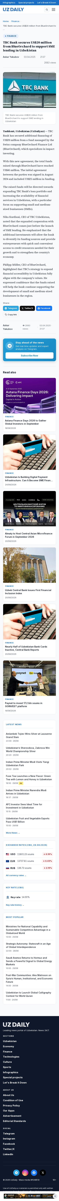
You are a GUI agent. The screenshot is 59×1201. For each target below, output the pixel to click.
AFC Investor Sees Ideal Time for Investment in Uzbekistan (24, 806)
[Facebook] (34, 1173)
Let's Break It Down (46, 2)
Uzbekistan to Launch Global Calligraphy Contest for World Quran (28, 994)
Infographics (9, 2)
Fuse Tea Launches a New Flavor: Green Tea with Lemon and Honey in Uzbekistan (29, 778)
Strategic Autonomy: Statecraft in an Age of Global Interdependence (28, 945)
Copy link (12, 314)
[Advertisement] (29, 1196)
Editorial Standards (14, 1121)
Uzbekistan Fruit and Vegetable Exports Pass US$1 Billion (27, 820)
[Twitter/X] (43, 1173)
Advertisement (12, 1115)
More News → (13, 832)
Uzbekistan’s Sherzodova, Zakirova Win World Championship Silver (28, 750)
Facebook (45, 308)
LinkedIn (8, 1154)
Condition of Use (13, 1100)
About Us (8, 1095)
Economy (8, 1046)
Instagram (9, 1138)
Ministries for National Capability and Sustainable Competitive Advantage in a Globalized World (28, 929)
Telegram (12, 308)
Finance (15, 21)
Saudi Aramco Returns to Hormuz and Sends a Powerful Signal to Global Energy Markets (29, 961)
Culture (7, 1061)
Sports (7, 1067)
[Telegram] (16, 1173)
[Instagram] (25, 1173)
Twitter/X (28, 308)
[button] (46, 9)
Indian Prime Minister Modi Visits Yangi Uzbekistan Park (27, 764)
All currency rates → (16, 875)
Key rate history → (15, 905)
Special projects (26, 2)
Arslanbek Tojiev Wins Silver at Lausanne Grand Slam (29, 735)
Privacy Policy (11, 1105)
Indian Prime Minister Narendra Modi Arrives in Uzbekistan (26, 792)
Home (6, 21)
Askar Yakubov (11, 57)
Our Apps (8, 1110)
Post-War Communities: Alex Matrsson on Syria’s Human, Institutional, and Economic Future (29, 978)
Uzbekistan (10, 1041)
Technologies (11, 1056)
